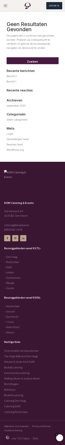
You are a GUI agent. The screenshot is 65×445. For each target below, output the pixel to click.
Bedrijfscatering (13, 367)
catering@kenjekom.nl (16, 225)
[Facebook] (7, 238)
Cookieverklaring (13, 430)
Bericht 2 (12, 76)
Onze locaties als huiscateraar (21, 350)
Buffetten (9, 389)
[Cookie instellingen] (7, 437)
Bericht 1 (11, 81)
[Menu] (6, 6)
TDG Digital (23, 438)
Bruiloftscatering (13, 395)
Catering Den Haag (15, 400)
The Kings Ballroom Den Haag (20, 356)
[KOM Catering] (27, 5)
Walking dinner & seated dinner (22, 378)
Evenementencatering (16, 372)
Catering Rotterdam (16, 411)
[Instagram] (15, 238)
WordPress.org (15, 149)
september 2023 (16, 105)
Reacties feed (15, 144)
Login (10, 133)
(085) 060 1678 (13, 229)
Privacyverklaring (41, 426)
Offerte (54, 5)
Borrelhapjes (11, 383)
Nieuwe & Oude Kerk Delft (19, 361)
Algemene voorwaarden (16, 426)
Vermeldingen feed (18, 139)
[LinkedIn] (23, 238)
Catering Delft (12, 406)
